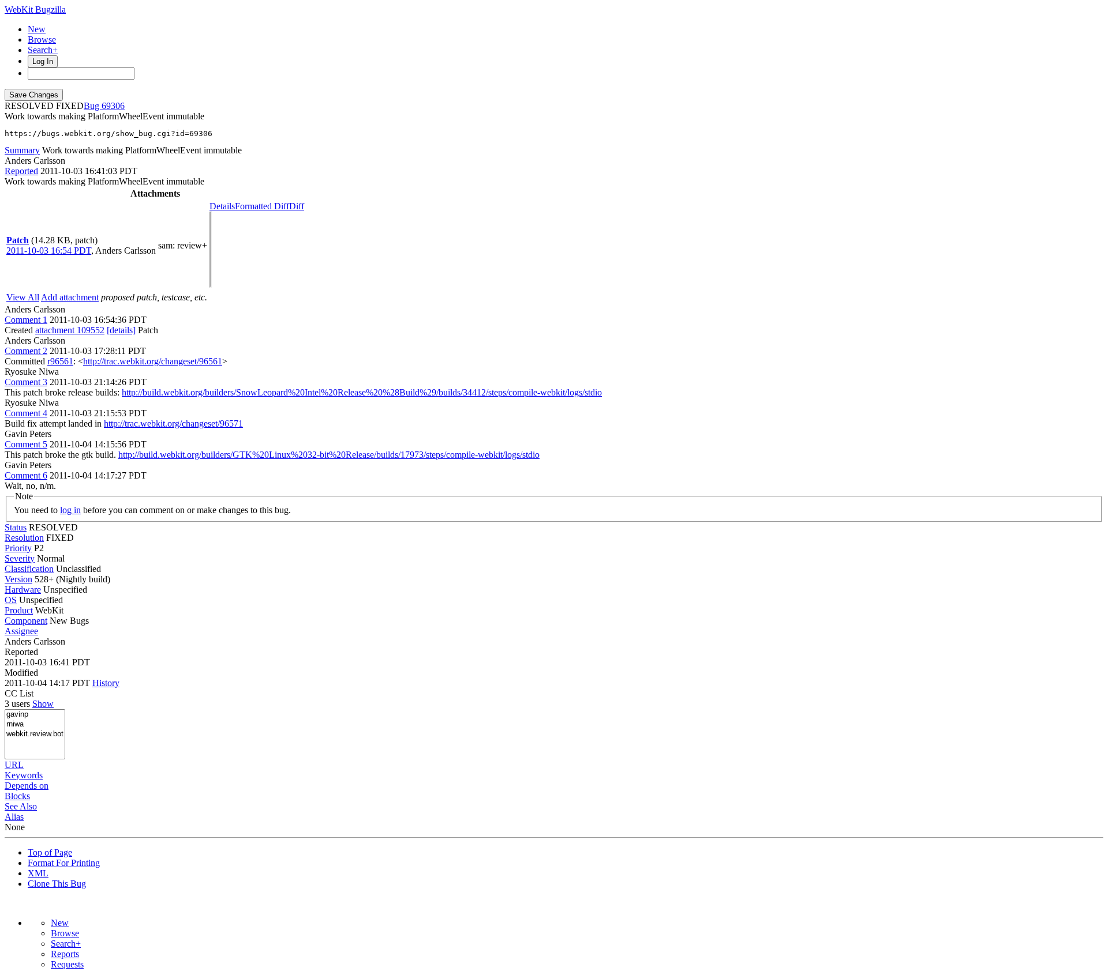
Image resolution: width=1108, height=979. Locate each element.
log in (70, 510)
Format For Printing (64, 863)
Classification (29, 569)
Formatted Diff (262, 206)
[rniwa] (35, 724)
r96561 (60, 361)
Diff (296, 206)
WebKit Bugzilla (35, 9)
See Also (21, 806)
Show (43, 704)
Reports (65, 954)
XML (38, 873)
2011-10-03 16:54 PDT (48, 250)
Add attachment (70, 297)
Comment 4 (26, 413)
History (105, 683)
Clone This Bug (57, 883)
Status (16, 527)
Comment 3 (26, 382)
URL (14, 765)
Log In (42, 61)
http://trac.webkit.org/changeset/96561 (152, 361)
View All (22, 297)
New (37, 29)
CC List (19, 693)
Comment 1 (26, 320)
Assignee (21, 631)
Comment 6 (26, 475)
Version (18, 579)
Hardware (23, 589)
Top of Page (50, 852)
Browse (42, 39)
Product (19, 610)
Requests (67, 964)
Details (222, 206)
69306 (113, 106)
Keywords (24, 775)
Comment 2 (26, 351)
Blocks (17, 796)
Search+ (43, 50)
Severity (20, 558)
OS (11, 600)
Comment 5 (26, 444)
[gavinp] (35, 715)
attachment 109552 (69, 330)
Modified (21, 672)
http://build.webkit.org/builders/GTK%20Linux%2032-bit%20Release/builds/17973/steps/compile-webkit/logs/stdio (329, 455)
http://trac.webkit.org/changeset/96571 (173, 423)
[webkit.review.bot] (35, 734)
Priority (18, 548)
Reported (21, 171)
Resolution (24, 538)
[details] (121, 330)
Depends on (26, 785)
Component (26, 621)
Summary (22, 150)
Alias (14, 817)
